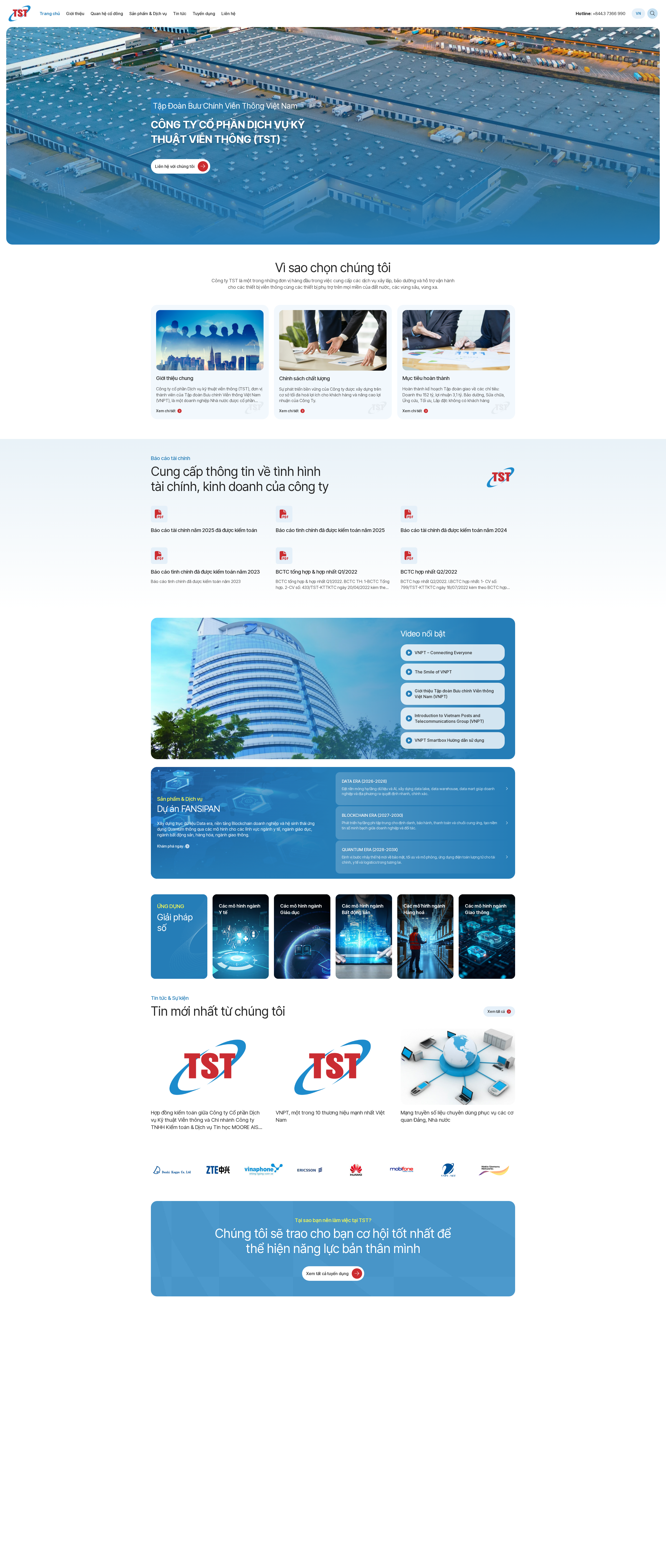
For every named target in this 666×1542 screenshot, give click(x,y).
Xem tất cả (496, 1011)
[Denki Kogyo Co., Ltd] (172, 1170)
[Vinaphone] (264, 1170)
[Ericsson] (310, 1170)
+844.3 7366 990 (609, 13)
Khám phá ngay (170, 846)
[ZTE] (218, 1170)
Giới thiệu (75, 13)
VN (638, 13)
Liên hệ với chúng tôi (175, 166)
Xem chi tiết (165, 411)
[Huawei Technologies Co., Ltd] (356, 1170)
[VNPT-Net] (448, 1170)
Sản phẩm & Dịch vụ (148, 13)
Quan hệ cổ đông (107, 13)
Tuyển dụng (204, 13)
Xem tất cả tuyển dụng (327, 1273)
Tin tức (179, 13)
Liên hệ (228, 13)
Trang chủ (50, 13)
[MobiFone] (402, 1170)
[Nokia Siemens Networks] (494, 1170)
